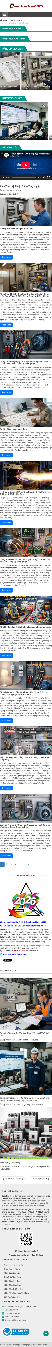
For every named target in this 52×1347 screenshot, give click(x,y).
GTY (13, 934)
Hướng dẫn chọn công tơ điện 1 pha (16, 228)
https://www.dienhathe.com (15, 954)
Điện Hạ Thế (15, 20)
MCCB (22, 305)
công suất (35, 510)
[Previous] (6, 71)
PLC (39, 305)
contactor (29, 305)
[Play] (3, 177)
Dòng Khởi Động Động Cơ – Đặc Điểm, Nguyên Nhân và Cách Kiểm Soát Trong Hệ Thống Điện (25, 362)
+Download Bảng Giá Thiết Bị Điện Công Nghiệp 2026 (23, 922)
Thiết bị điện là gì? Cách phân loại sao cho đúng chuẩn (25, 627)
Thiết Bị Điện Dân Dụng (10, 1162)
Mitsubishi (24, 711)
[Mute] (44, 177)
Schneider (35, 711)
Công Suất (4, 565)
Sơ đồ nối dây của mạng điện (13, 429)
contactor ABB (19, 713)
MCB (45, 711)
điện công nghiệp (38, 300)
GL (17, 934)
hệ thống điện (13, 320)
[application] (26, 165)
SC (1, 934)
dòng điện (39, 247)
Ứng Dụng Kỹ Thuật (39, 1179)
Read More (6, 257)
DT (4, 934)
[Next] (46, 71)
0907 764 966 (15, 1313)
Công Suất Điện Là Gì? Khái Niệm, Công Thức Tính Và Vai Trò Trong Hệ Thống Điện (25, 560)
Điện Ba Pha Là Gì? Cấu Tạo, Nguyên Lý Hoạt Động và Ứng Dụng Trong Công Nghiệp (25, 826)
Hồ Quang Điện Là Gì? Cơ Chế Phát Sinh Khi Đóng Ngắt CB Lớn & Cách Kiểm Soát (25, 493)
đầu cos (35, 929)
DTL (9, 934)
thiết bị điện (36, 307)
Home (5, 20)
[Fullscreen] (48, 177)
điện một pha (8, 841)
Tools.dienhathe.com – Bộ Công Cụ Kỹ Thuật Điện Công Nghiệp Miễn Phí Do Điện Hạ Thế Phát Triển (24, 1099)
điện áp (21, 302)
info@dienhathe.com (18, 1320)
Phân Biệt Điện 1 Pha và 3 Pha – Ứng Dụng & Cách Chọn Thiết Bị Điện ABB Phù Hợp (23, 693)
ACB (1, 513)
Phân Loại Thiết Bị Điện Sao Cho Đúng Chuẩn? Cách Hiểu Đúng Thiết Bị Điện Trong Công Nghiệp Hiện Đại (24, 295)
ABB (13, 701)
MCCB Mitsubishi (6, 713)
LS (30, 711)
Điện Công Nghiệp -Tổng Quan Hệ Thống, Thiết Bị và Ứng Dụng (24, 758)
